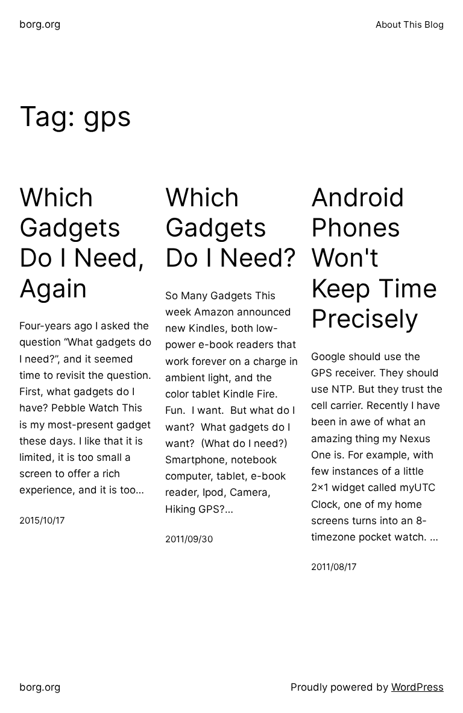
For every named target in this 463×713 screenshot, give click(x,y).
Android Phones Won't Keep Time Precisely (374, 258)
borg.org (39, 24)
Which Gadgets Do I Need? (230, 227)
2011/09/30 (189, 539)
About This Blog (410, 24)
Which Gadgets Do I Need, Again (82, 242)
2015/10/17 (42, 520)
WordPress (417, 687)
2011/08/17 (334, 566)
